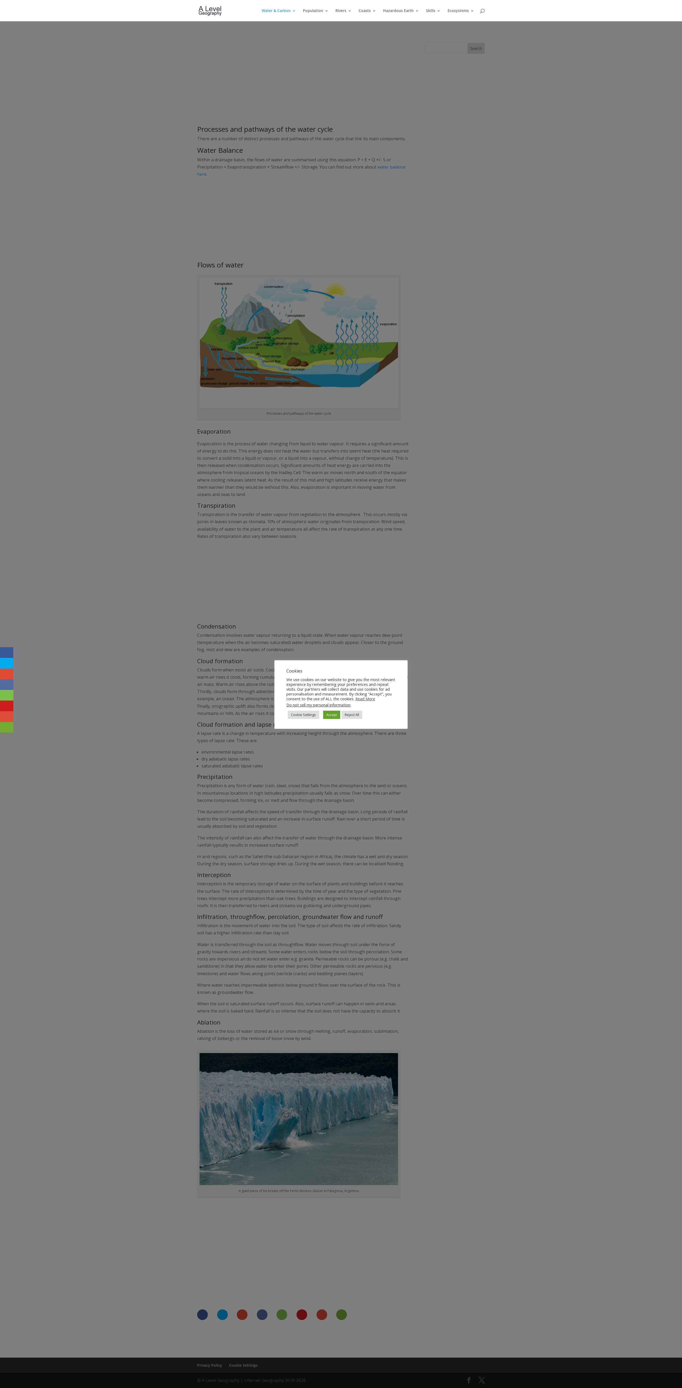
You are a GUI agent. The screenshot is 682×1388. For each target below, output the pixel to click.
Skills (430, 11)
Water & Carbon (276, 11)
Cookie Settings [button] (303, 714)
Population (313, 11)
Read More (365, 698)
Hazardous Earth (398, 11)
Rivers (340, 11)
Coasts (365, 11)
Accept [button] (331, 714)
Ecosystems (458, 11)
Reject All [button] (352, 714)
